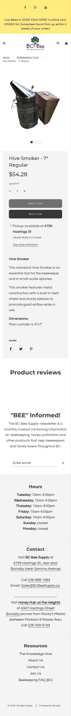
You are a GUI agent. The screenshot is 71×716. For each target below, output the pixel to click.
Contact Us (36, 667)
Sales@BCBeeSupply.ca (41, 585)
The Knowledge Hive (35, 654)
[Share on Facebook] (10, 349)
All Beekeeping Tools (28, 57)
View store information (25, 244)
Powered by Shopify (50, 705)
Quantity (14, 184)
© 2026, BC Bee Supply (19, 705)
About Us (35, 660)
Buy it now (35, 214)
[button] (31, 142)
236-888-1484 (39, 580)
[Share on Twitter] (21, 349)
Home (6, 57)
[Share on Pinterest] (31, 349)
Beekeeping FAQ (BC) (36, 680)
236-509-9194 (39, 625)
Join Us (35, 673)
